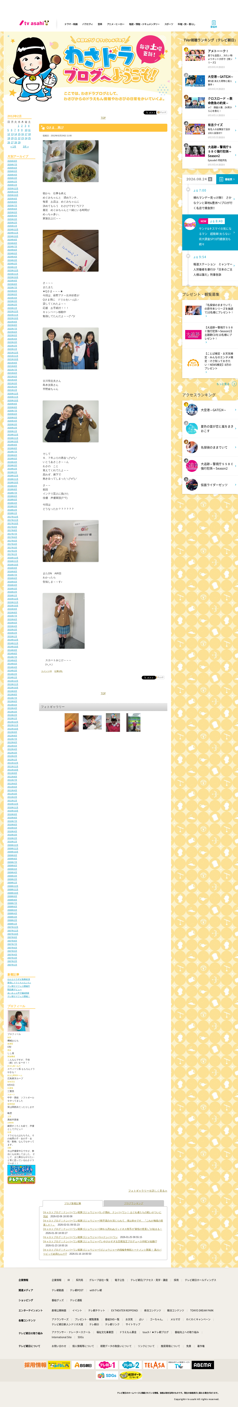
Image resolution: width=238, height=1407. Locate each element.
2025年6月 (12, 209)
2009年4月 (12, 872)
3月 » (26, 146)
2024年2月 (12, 263)
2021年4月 (12, 380)
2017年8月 (12, 530)
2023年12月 (12, 270)
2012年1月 (12, 760)
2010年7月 (12, 821)
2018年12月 (12, 476)
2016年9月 (12, 568)
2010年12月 (12, 804)
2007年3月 (12, 958)
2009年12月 (12, 845)
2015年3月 (12, 629)
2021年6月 (12, 373)
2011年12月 (12, 763)
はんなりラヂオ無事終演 (18, 979)
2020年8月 (12, 407)
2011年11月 (12, 766)
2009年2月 (12, 879)
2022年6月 (12, 332)
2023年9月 (12, 281)
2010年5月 (12, 828)
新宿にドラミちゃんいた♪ (19, 982)
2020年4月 (12, 421)
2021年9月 (12, 363)
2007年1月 (12, 965)
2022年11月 (12, 315)
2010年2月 (12, 838)
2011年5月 (12, 787)
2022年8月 (12, 325)
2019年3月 (12, 465)
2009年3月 (12, 876)
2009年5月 (12, 869)
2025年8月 (12, 202)
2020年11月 (12, 397)
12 (8, 134)
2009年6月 (12, 865)
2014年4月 (12, 667)
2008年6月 (12, 906)
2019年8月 (12, 448)
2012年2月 (12, 756)
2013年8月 (12, 694)
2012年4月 (12, 749)
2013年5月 (12, 705)
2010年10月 (12, 811)
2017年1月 (12, 554)
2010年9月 (12, 814)
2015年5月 (12, 623)
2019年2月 (12, 469)
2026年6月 (12, 168)
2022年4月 (12, 339)
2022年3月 (12, 342)
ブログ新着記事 (72, 1203)
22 (19, 138)
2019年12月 (12, 435)
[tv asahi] (35, 24)
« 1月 (13, 146)
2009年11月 (12, 848)
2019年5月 (12, 458)
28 (15, 142)
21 (15, 138)
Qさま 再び (55, 127)
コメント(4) (46, 671)
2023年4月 (12, 298)
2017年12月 (12, 517)
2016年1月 (12, 595)
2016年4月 (12, 585)
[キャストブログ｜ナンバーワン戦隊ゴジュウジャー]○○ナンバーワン (80, 1237)
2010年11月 (12, 807)
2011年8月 (12, 777)
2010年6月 (12, 824)
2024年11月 (12, 233)
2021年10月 (12, 359)
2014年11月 (12, 643)
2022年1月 (12, 349)
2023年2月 (12, 304)
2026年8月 (12, 161)
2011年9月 (12, 773)
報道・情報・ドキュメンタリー (144, 24)
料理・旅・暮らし (186, 24)
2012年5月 (12, 746)
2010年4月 (12, 831)
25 (29, 138)
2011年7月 (12, 780)
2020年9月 (12, 404)
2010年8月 (12, 818)
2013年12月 (12, 681)
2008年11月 (12, 889)
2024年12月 (12, 229)
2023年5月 (12, 294)
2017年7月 (12, 534)
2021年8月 (12, 366)
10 (26, 130)
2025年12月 (12, 188)
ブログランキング (133, 1203)
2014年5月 (12, 664)
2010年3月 (12, 835)
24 (26, 138)
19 (8, 138)
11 (29, 130)
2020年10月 (12, 400)
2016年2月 (12, 592)
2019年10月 (12, 441)
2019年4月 (12, 462)
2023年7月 (12, 287)
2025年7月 (12, 205)
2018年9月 (12, 486)
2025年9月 (12, 199)
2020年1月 (12, 431)
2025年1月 (12, 226)
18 (29, 134)
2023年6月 (12, 291)
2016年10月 (12, 565)
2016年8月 (12, 571)
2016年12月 (12, 558)
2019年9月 (12, 445)
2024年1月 (12, 267)
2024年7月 (12, 246)
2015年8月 (12, 612)
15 (19, 134)
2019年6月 (12, 455)
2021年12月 (12, 353)
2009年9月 (12, 855)
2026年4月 (12, 175)
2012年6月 (12, 742)
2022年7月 (12, 329)
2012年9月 (12, 732)
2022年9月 (12, 322)
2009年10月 (12, 852)
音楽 (100, 24)
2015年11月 (12, 602)
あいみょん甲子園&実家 (18, 993)
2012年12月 (12, 722)
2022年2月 (12, 346)
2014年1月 (12, 677)
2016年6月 (12, 578)
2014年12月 (12, 640)
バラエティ (87, 24)
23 (22, 138)
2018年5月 (12, 499)
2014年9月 (12, 650)
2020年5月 (12, 417)
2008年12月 (12, 886)
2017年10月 (12, 523)
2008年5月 (12, 910)
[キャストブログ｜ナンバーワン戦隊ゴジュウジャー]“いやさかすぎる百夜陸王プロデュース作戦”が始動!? (100, 1241)
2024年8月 (12, 243)
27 (12, 142)
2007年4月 (12, 954)
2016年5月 (12, 582)
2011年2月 (12, 797)
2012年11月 (12, 725)
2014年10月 (12, 647)
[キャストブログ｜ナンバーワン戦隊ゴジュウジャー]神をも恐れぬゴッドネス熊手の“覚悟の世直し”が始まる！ (102, 1229)
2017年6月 (12, 537)
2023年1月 (12, 308)
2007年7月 (12, 944)
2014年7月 (12, 657)
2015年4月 (12, 626)
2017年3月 (12, 547)
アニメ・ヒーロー (115, 24)
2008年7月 (12, 903)
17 (26, 134)
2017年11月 (12, 520)
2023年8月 (12, 284)
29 (19, 142)
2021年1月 (12, 390)
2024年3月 (12, 260)
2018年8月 (12, 489)
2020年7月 (12, 411)
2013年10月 (12, 688)
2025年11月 (12, 192)
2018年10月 (12, 482)
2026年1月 (12, 185)
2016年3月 (12, 588)
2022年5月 (12, 335)
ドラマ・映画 (70, 24)
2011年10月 (12, 770)
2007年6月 (12, 948)
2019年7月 (12, 452)
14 (15, 134)
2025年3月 (12, 219)
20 (12, 138)
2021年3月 (12, 383)
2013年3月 (12, 712)
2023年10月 (12, 277)
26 (8, 142)
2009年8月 (12, 859)
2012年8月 (12, 736)
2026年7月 (12, 164)
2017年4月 (12, 544)
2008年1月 (12, 924)
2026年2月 (12, 181)
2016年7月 (12, 575)
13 (12, 134)
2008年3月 (12, 917)
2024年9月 (12, 240)
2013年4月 (12, 708)
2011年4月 (12, 790)
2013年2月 (12, 715)
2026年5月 (12, 171)
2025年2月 (12, 222)
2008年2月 (12, 920)
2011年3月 (12, 794)
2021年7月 (12, 370)
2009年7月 (12, 862)
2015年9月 (12, 609)
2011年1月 (12, 800)
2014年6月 (12, 660)
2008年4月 (12, 913)
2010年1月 (12, 841)
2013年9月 (12, 691)
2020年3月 (12, 424)
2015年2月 (12, 633)
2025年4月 (12, 216)
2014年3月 (12, 670)
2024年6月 (12, 250)
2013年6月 (12, 701)
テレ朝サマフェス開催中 (18, 986)
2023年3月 (12, 301)
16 (22, 134)
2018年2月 (12, 510)
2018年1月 (12, 513)
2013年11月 (12, 684)
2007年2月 (12, 961)
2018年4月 (12, 503)
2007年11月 (12, 931)
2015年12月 (12, 599)
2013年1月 (12, 718)
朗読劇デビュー (14, 989)
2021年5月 (12, 376)
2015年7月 (12, 616)
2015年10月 (12, 606)
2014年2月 (12, 674)
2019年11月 (12, 438)
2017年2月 (12, 551)
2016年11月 (12, 561)
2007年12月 (12, 927)
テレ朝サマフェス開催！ (18, 996)
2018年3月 (12, 506)
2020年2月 (12, 428)
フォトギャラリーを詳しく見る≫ (147, 1190)
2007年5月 (12, 951)
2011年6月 (12, 783)
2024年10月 (12, 236)
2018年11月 (12, 479)
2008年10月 (12, 893)
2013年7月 (12, 698)
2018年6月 (12, 496)
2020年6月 (12, 414)
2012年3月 (12, 753)
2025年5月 (12, 212)
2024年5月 (12, 253)
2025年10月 (12, 195)
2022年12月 (12, 311)
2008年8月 (12, 900)
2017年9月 (12, 527)
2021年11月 (12, 356)
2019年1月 (12, 472)
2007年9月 (12, 937)
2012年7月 (12, 739)
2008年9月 (12, 896)
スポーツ (168, 24)
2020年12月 (12, 394)
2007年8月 (12, 941)
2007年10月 (12, 934)
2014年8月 (12, 653)
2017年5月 (12, 541)
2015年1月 (12, 636)
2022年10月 (12, 318)
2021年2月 (12, 387)
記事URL (58, 671)
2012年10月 (12, 729)
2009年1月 (12, 882)
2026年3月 (12, 178)
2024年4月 (12, 257)
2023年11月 (12, 274)
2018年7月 (12, 493)
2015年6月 (12, 619)
